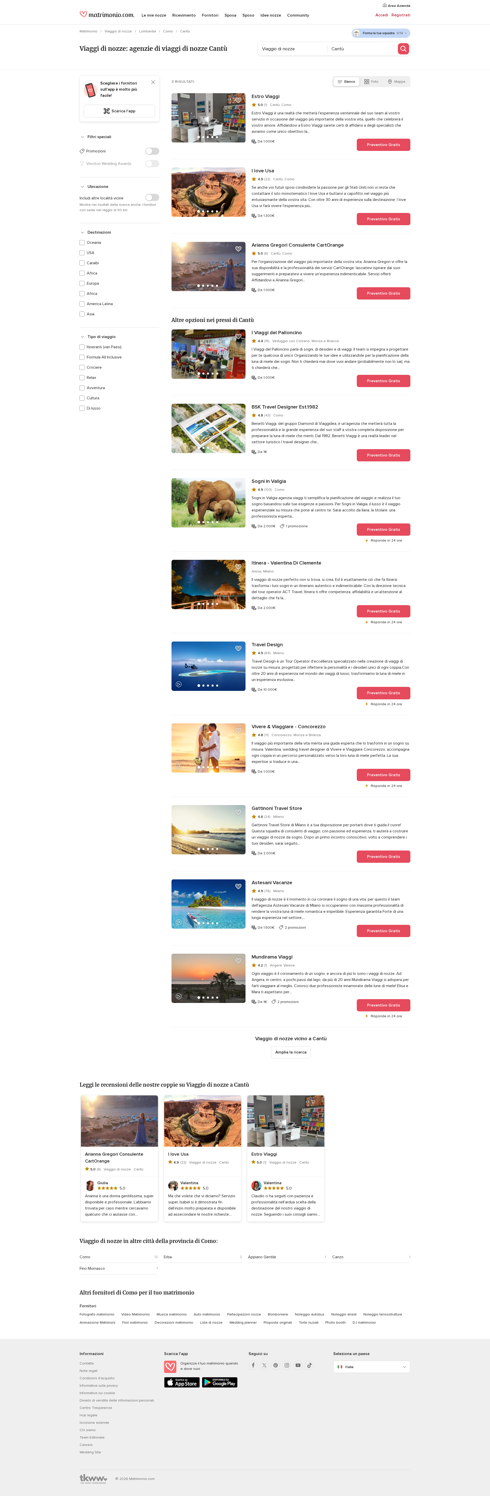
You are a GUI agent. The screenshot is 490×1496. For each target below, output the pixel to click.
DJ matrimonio (364, 1322)
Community (298, 15)
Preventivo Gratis (383, 144)
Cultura (93, 398)
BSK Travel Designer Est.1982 (285, 407)
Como (168, 31)
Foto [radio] (374, 81)
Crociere (94, 367)
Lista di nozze (211, 1322)
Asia (90, 314)
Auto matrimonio (207, 1314)
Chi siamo (88, 1430)
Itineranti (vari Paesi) (104, 347)
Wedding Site (90, 1452)
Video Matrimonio (135, 1314)
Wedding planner (243, 1322)
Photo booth (335, 1322)
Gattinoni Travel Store (277, 808)
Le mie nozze (154, 15)
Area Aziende (398, 6)
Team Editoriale (92, 1437)
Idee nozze (271, 15)
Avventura (96, 387)
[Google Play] (220, 1386)
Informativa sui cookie (97, 1393)
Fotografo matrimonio (97, 1314)
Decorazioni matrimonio (174, 1322)
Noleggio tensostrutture (382, 1314)
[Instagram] (286, 1365)
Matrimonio (89, 31)
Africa (92, 273)
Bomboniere (278, 1314)
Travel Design (267, 645)
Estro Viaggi (265, 96)
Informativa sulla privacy (99, 1385)
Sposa (230, 15)
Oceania (94, 242)
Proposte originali (278, 1322)
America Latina (100, 303)
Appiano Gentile (262, 1257)
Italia (349, 1367)
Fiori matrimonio (135, 1322)
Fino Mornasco (92, 1268)
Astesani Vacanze (272, 883)
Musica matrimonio (172, 1314)
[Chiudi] (153, 82)
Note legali (88, 1371)
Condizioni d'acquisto (97, 1378)
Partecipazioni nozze (244, 1314)
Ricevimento (184, 15)
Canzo (338, 1257)
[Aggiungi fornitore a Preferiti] (238, 100)
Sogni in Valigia (269, 481)
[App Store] (182, 1386)
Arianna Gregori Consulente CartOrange (298, 245)
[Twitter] (264, 1365)
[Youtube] (298, 1365)
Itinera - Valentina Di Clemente (286, 563)
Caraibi (93, 263)
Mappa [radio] (399, 81)
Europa (93, 283)
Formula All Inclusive (104, 357)
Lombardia (148, 31)
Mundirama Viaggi (272, 957)
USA (90, 252)
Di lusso (94, 408)
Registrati (400, 15)
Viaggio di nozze (119, 31)
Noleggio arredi (344, 1314)
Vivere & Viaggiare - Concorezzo (289, 727)
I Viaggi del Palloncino (277, 333)
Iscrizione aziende (94, 1422)
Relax (91, 377)
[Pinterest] (275, 1365)
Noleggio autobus (309, 1314)
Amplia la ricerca (291, 1052)
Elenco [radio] (349, 81)
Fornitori (210, 15)
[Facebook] (253, 1365)
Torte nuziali (308, 1322)
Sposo (248, 15)
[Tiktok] (309, 1365)
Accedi (381, 15)
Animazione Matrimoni (97, 1322)
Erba (168, 1257)
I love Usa (263, 171)
